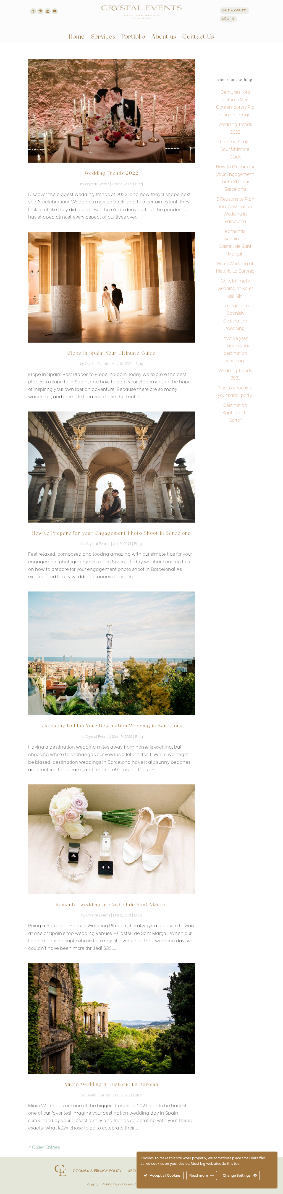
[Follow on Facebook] (33, 11)
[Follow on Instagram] (47, 11)
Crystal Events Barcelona (131, 1184)
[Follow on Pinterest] (40, 11)
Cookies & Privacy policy (97, 1171)
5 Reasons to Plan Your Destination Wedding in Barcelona (111, 726)
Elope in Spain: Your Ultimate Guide (111, 353)
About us (163, 37)
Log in (228, 18)
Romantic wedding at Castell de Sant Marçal (111, 905)
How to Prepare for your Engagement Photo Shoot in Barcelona (111, 533)
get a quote (234, 10)
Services (103, 37)
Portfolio (133, 37)
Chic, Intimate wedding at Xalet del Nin (235, 287)
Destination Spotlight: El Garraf (235, 412)
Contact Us (198, 37)
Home (77, 37)
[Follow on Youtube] (55, 11)
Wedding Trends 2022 (111, 173)
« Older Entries (44, 1146)
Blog (139, 183)
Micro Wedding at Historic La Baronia (112, 1084)
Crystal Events (97, 183)
